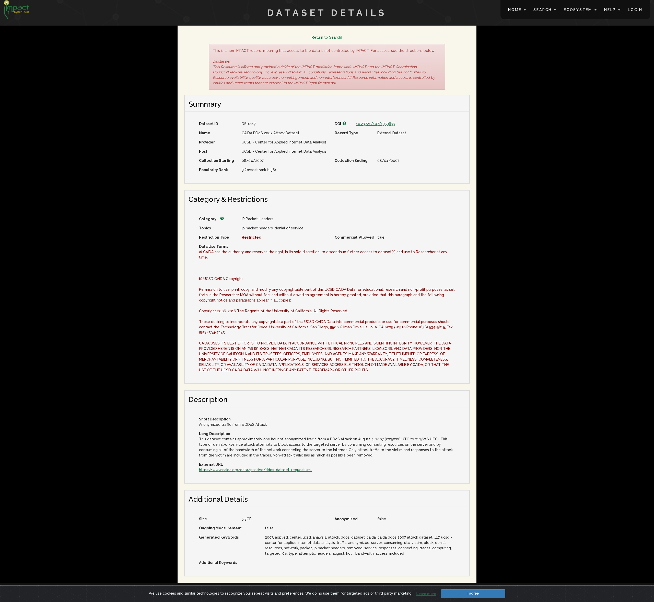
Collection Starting (216, 161)
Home (515, 10)
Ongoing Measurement (220, 528)
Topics (205, 228)
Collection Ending (351, 161)
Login (635, 10)
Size (203, 519)
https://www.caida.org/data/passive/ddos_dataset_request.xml (255, 470)
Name (204, 133)
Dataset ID (208, 124)
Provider (207, 142)
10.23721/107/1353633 (375, 124)
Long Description (214, 434)
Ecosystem (579, 10)
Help (611, 10)
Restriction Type (214, 237)
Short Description (215, 419)
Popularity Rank (213, 170)
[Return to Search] (326, 37)
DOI (339, 124)
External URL (211, 464)
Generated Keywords (219, 537)
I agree (473, 593)
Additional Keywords (218, 563)
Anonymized (346, 519)
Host (203, 151)
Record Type (346, 133)
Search (543, 10)
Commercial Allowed (354, 237)
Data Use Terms (213, 246)
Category (208, 219)
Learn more (426, 594)
